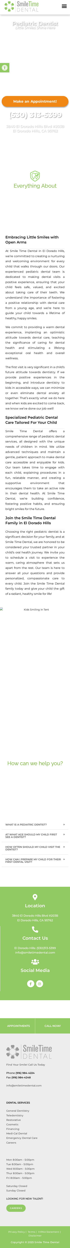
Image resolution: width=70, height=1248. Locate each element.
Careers (11, 1142)
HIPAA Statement (48, 1231)
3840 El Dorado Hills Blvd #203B (35, 126)
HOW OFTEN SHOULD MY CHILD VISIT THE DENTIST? (32, 848)
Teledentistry (14, 1115)
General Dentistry (17, 1110)
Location (35, 905)
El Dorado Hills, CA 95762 (35, 131)
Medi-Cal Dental (16, 1133)
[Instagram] (39, 983)
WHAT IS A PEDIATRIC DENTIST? (26, 824)
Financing (12, 1129)
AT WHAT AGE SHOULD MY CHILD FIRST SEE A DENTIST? (31, 836)
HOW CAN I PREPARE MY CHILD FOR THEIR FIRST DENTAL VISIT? (33, 861)
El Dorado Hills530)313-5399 (35, 948)
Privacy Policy (16, 1231)
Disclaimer (35, 1235)
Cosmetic (12, 1124)
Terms (31, 1231)
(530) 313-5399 (35, 114)
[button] (64, 6)
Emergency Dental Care (22, 1138)
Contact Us (35, 938)
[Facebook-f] (30, 983)
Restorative (13, 1120)
